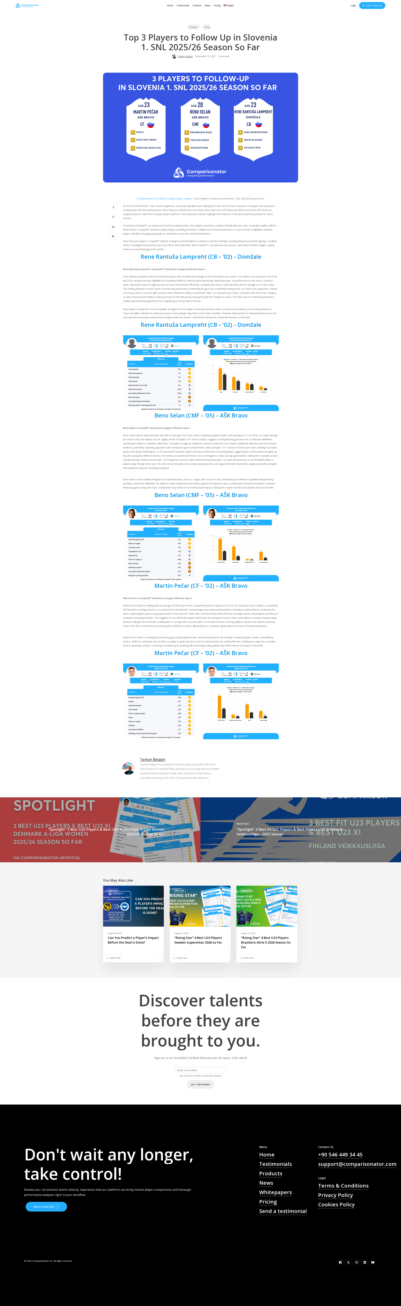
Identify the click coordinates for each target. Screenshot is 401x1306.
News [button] (266, 1182)
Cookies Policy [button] (336, 1204)
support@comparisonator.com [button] (357, 1163)
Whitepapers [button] (275, 1192)
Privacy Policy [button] (335, 1195)
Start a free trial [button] (44, 1206)
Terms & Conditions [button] (343, 1185)
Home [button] (267, 1154)
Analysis (193, 27)
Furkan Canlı (114, 958)
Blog (207, 27)
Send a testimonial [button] (283, 1211)
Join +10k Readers (200, 1084)
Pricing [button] (268, 1201)
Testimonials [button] (275, 1163)
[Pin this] (113, 236)
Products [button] (270, 1173)
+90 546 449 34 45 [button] (340, 1154)
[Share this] (113, 207)
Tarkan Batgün (185, 56)
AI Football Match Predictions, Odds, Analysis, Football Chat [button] (288, 1228)
